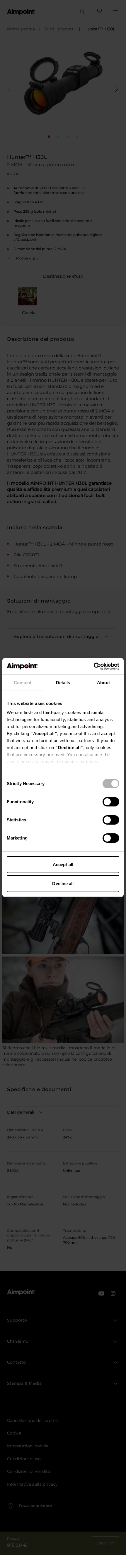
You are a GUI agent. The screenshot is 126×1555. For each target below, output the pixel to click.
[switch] (111, 801)
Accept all (63, 864)
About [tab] (103, 682)
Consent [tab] (22, 682)
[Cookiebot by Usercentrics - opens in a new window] (93, 666)
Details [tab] (63, 682)
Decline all (63, 883)
